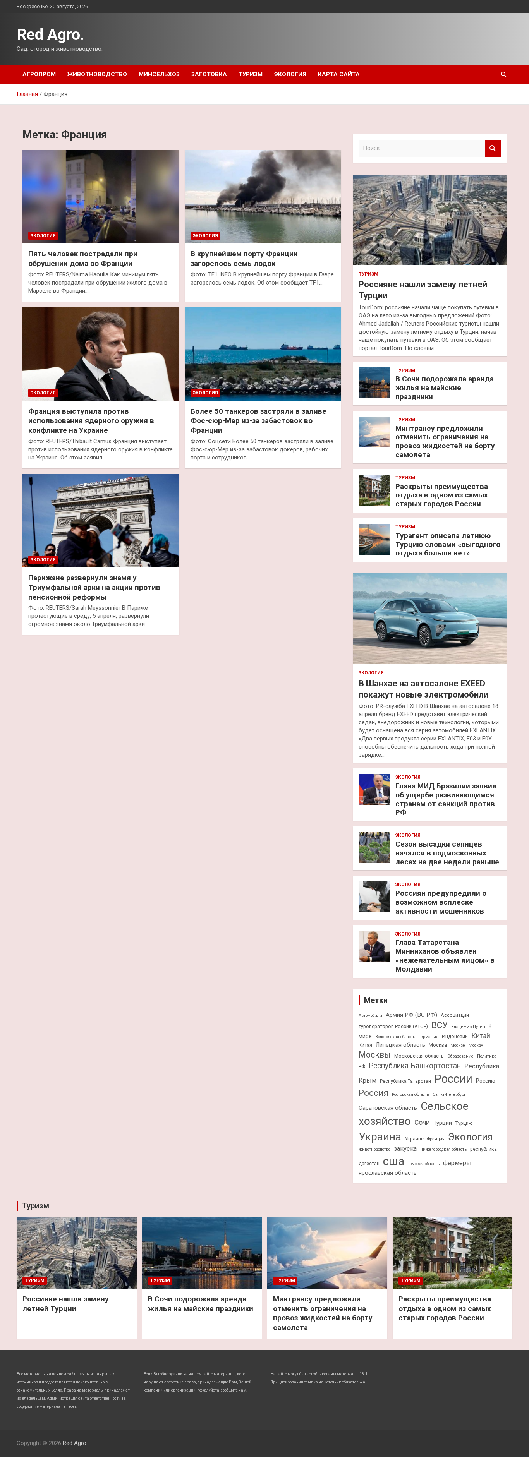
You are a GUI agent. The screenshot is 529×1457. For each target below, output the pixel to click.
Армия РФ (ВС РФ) (411, 1014)
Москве (457, 1045)
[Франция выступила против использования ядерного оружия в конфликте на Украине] (101, 354)
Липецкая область (400, 1044)
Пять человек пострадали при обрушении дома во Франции (82, 258)
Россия (373, 1093)
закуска (405, 1148)
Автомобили (370, 1015)
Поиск (493, 148)
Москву (476, 1045)
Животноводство (97, 74)
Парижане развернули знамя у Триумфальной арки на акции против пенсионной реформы (94, 587)
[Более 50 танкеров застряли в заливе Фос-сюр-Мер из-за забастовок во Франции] (263, 354)
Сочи (422, 1122)
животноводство (374, 1149)
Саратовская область (388, 1107)
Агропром (39, 74)
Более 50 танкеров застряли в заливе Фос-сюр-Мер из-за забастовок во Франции (258, 421)
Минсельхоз (159, 74)
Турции (442, 1122)
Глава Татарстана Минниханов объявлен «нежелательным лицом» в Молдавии (445, 955)
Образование (460, 1056)
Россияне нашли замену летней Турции (65, 1303)
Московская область (419, 1056)
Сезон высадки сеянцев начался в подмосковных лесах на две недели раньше (447, 853)
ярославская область (388, 1172)
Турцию (464, 1123)
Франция (436, 1139)
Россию (485, 1081)
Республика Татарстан (405, 1081)
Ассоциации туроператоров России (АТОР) (414, 1020)
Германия (428, 1036)
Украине (414, 1139)
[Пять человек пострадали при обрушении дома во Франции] (101, 196)
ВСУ (439, 1025)
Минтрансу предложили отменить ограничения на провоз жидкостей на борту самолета (445, 441)
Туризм (251, 74)
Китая (365, 1045)
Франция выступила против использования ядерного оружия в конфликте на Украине (91, 421)
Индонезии (455, 1036)
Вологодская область (395, 1036)
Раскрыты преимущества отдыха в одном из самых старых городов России (441, 495)
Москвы (375, 1054)
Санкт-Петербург (449, 1094)
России (453, 1078)
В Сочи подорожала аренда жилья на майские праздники (444, 387)
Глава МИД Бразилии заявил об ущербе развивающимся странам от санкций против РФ (446, 799)
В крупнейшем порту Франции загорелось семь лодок (244, 258)
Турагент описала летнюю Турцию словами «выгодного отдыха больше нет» (447, 544)
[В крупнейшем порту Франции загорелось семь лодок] (263, 196)
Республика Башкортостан (415, 1065)
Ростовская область (410, 1094)
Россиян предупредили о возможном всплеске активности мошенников (440, 902)
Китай (480, 1036)
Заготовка (209, 74)
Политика (486, 1056)
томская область (424, 1163)
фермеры (457, 1163)
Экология (290, 74)
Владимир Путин (468, 1026)
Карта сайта (339, 74)
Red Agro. (50, 35)
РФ (362, 1067)
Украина (380, 1136)
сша (393, 1161)
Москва (438, 1045)
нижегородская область (443, 1149)
